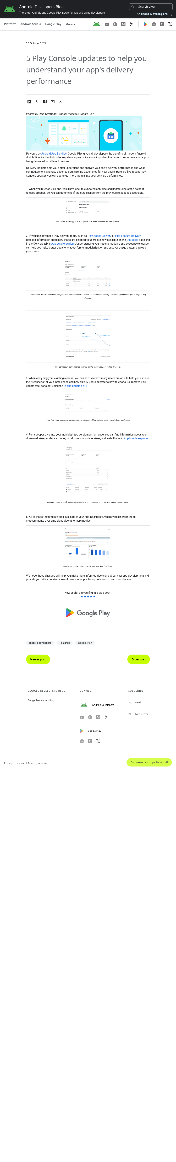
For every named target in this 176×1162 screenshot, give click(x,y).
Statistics (132, 239)
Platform (10, 24)
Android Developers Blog (41, 6)
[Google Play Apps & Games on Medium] (164, 24)
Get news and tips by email (149, 762)
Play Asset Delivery (99, 236)
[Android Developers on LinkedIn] (117, 24)
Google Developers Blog (41, 700)
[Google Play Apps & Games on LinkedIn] (156, 24)
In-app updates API (75, 386)
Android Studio (30, 24)
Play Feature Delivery (128, 236)
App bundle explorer (63, 243)
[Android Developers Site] (98, 24)
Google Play (53, 24)
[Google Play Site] (148, 24)
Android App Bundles (54, 153)
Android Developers (155, 14)
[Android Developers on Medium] (125, 24)
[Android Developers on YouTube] (109, 24)
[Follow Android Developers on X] (132, 24)
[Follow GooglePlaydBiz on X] (170, 24)
